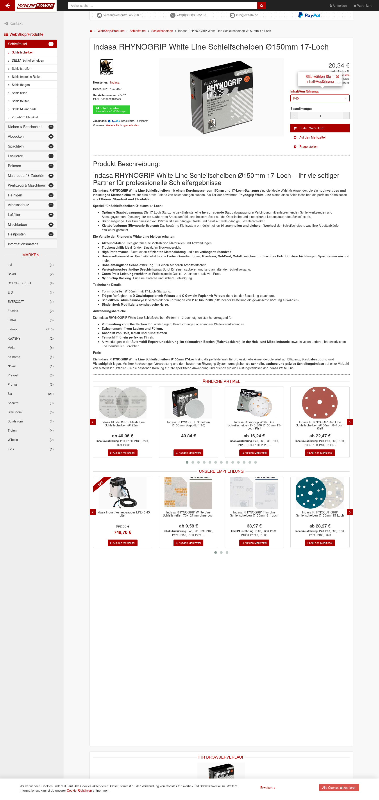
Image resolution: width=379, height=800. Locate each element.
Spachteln (16, 146)
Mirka (31, 347)
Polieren (14, 165)
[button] (320, 98)
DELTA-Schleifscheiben (28, 60)
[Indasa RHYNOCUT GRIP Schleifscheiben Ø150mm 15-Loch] (266, 493)
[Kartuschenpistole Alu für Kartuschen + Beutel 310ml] (332, 493)
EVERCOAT (31, 301)
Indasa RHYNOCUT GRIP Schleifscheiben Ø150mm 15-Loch (266, 513)
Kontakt (15, 23)
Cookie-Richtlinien (79, 790)
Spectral (31, 403)
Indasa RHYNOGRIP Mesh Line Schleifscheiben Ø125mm (123, 423)
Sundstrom (31, 421)
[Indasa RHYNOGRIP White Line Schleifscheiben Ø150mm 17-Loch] (221, 97)
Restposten (17, 234)
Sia (31, 393)
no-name (31, 357)
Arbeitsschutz (18, 204)
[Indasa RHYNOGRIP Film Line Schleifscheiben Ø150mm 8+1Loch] (200, 493)
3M (31, 264)
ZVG (31, 449)
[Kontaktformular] (320, 146)
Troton (31, 430)
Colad (31, 274)
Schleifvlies (19, 93)
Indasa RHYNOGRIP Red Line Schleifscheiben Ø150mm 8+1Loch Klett (320, 425)
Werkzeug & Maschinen (26, 185)
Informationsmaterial (23, 243)
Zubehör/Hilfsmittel (25, 117)
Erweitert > (267, 787)
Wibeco (31, 439)
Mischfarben (17, 224)
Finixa (31, 320)
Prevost (31, 375)
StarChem (31, 412)
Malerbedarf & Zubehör (26, 175)
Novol (31, 366)
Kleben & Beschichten (25, 126)
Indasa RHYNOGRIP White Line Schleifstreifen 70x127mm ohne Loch (134, 513)
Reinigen (15, 195)
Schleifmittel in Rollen (26, 76)
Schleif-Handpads (24, 109)
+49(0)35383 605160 (191, 15)
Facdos (31, 310)
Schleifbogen (21, 84)
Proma (31, 384)
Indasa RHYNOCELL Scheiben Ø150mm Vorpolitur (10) (188, 423)
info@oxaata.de (247, 15)
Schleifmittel (17, 43)
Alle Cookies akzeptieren (339, 787)
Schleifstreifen (21, 68)
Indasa (31, 329)
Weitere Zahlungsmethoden (122, 125)
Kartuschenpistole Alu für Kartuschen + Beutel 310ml (332, 513)
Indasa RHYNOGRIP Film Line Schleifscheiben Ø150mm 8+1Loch (200, 513)
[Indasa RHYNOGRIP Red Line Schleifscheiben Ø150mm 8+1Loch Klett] (320, 403)
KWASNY (31, 338)
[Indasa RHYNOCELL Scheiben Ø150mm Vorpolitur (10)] (188, 403)
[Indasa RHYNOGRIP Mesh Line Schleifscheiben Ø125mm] (123, 403)
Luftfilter (14, 214)
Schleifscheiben (23, 52)
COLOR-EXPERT (31, 283)
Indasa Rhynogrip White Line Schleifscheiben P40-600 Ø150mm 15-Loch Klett (254, 425)
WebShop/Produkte (25, 34)
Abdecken (16, 136)
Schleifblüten (21, 101)
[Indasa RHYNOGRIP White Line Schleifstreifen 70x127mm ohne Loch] (134, 493)
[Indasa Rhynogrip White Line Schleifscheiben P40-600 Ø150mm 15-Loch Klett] (254, 403)
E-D (31, 292)
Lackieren (15, 155)
